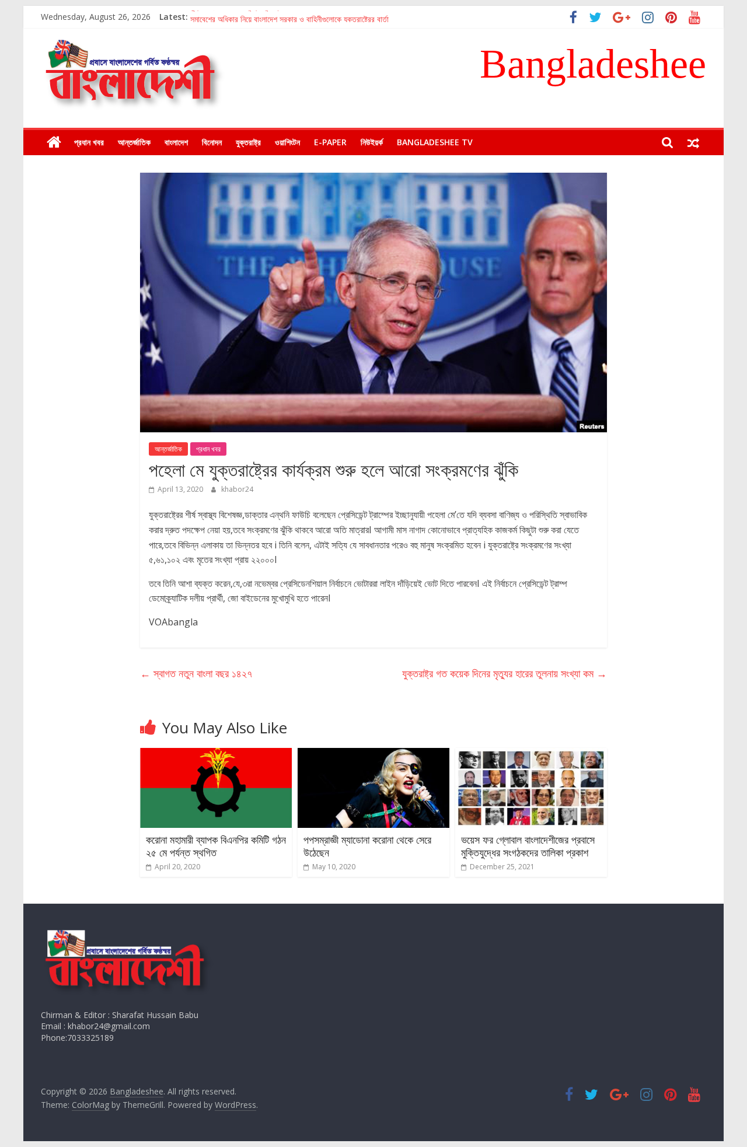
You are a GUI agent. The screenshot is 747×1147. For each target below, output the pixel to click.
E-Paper (330, 142)
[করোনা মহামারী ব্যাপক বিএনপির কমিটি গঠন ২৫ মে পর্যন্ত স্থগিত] (216, 755)
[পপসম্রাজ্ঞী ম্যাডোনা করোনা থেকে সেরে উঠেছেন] (373, 755)
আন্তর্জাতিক (134, 142)
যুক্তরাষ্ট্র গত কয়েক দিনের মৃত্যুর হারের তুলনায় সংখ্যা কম (504, 673)
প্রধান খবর (89, 142)
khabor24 (237, 489)
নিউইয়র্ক (372, 142)
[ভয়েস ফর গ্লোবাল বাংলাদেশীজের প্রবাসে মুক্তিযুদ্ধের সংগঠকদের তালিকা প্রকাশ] (531, 755)
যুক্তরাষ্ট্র (248, 142)
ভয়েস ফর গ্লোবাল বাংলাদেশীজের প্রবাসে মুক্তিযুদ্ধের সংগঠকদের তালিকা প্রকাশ (528, 846)
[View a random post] (693, 142)
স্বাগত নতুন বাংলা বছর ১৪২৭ (196, 673)
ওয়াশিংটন (287, 142)
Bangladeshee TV (435, 142)
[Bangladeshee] (54, 142)
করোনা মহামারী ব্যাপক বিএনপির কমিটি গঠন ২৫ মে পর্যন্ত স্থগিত (216, 846)
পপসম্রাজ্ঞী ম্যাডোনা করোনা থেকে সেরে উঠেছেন (367, 846)
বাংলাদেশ (176, 142)
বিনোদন (212, 142)
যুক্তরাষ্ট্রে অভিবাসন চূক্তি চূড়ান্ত (236, 16)
